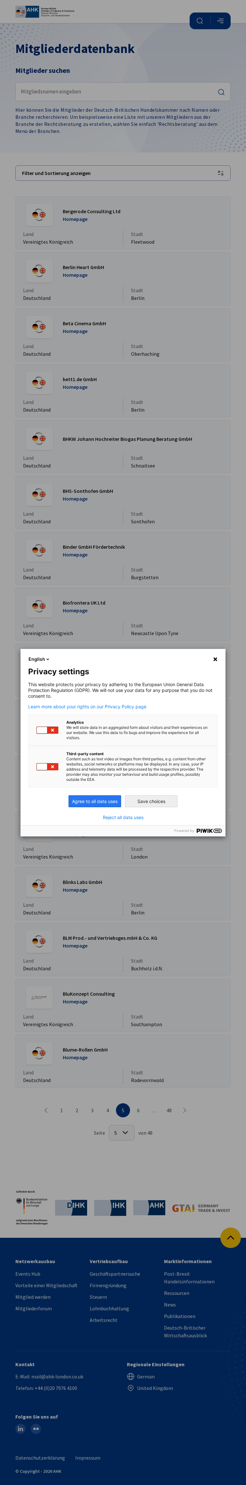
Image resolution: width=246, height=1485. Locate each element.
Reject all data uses (123, 817)
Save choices (151, 801)
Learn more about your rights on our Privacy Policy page (87, 706)
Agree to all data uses (95, 801)
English (37, 659)
